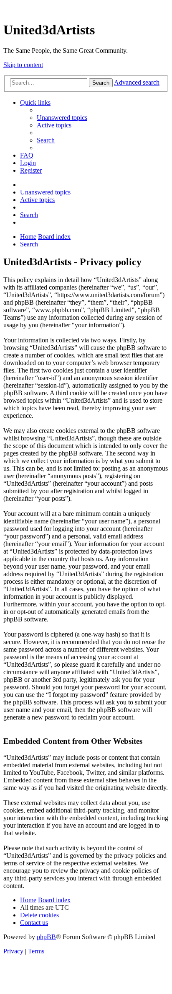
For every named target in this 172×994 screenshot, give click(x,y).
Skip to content (23, 64)
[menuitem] (62, 117)
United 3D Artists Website (86, 8)
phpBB (46, 936)
